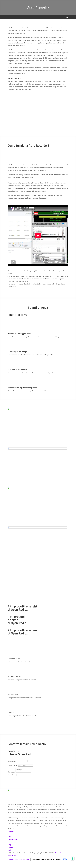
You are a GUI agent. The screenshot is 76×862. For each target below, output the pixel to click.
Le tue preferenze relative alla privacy (46, 859)
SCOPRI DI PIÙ (16, 640)
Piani (9, 836)
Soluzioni (11, 831)
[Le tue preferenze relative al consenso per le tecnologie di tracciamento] (72, 858)
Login (9, 850)
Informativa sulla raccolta (19, 859)
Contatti (10, 847)
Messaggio (11, 772)
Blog (9, 845)
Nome (10, 761)
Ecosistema (12, 842)
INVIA (12, 778)
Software (11, 834)
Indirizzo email (13, 765)
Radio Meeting (13, 839)
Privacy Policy (59, 853)
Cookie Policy (12, 855)
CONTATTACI (15, 573)
